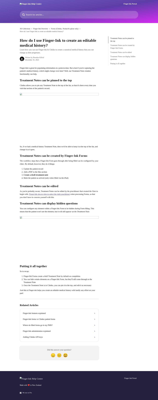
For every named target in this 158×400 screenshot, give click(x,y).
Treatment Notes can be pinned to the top (122, 39)
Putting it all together (117, 64)
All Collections (25, 29)
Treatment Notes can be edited (121, 52)
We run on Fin (27, 393)
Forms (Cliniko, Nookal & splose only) (65, 29)
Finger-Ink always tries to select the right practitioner (49, 194)
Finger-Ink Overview (40, 29)
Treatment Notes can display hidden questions (122, 58)
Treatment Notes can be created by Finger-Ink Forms (122, 46)
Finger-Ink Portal (130, 4)
